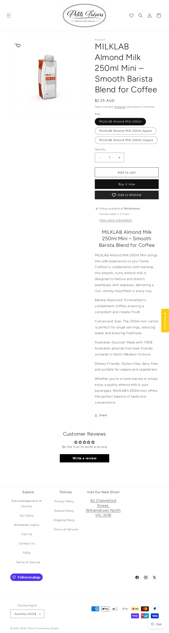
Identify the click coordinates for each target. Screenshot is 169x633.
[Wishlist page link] (131, 15)
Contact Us (27, 543)
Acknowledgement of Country (27, 503)
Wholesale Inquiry (26, 525)
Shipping (120, 106)
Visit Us (26, 534)
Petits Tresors (28, 628)
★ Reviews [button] (165, 320)
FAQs (27, 553)
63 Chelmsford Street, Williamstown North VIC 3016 (103, 507)
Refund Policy (64, 511)
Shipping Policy (64, 520)
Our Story (27, 515)
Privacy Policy (64, 501)
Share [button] (103, 415)
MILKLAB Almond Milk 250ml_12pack (126, 140)
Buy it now (127, 184)
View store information (115, 220)
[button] (8, 15)
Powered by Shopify (47, 628)
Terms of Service (28, 562)
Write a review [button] (84, 458)
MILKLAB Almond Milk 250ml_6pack (125, 131)
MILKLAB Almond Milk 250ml (120, 121)
